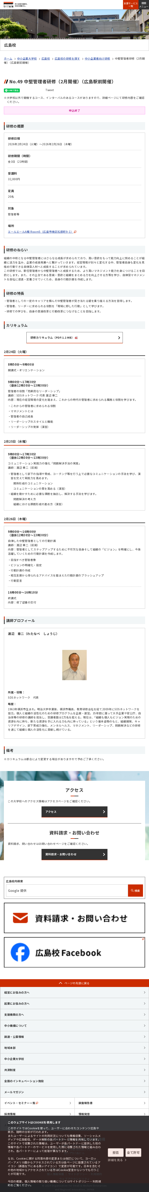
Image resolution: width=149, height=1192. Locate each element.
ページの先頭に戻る (77, 983)
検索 (137, 891)
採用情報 (10, 1114)
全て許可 (133, 1152)
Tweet (49, 90)
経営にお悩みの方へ (17, 992)
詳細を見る (115, 1159)
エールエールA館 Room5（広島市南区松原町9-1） (40, 232)
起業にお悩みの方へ (17, 1003)
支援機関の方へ (14, 1014)
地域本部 (10, 1048)
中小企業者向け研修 (97, 58)
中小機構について (15, 1026)
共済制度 (10, 1070)
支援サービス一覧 (131, 5)
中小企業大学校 (27, 58)
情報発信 (84, 1114)
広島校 (46, 58)
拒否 (116, 1152)
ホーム (8, 58)
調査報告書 (86, 1103)
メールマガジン (14, 1092)
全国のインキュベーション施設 (24, 1081)
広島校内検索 (14, 881)
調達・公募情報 (14, 1037)
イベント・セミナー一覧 (19, 1103)
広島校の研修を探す (67, 58)
